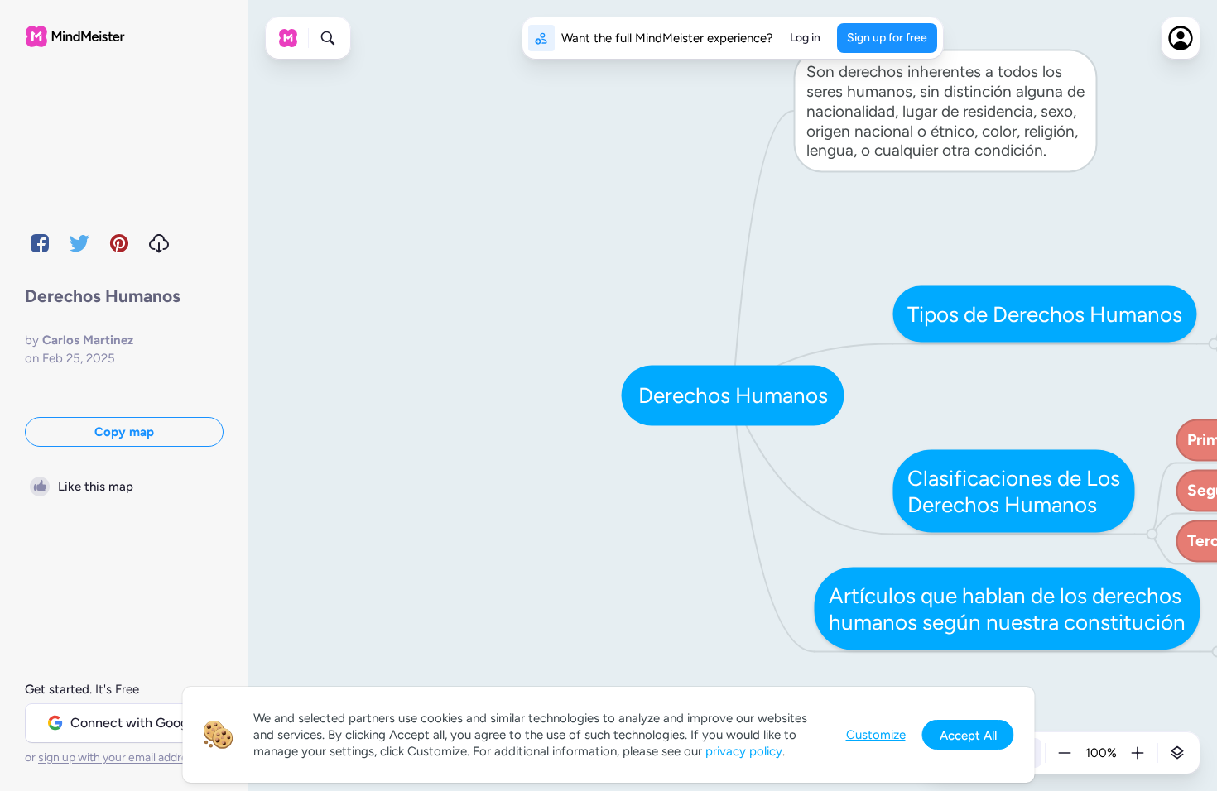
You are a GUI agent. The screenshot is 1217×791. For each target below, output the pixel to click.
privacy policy (743, 751)
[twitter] (79, 243)
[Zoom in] (1137, 753)
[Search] (327, 38)
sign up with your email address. (120, 757)
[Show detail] (1177, 753)
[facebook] (40, 243)
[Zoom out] (1064, 753)
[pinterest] (119, 243)
